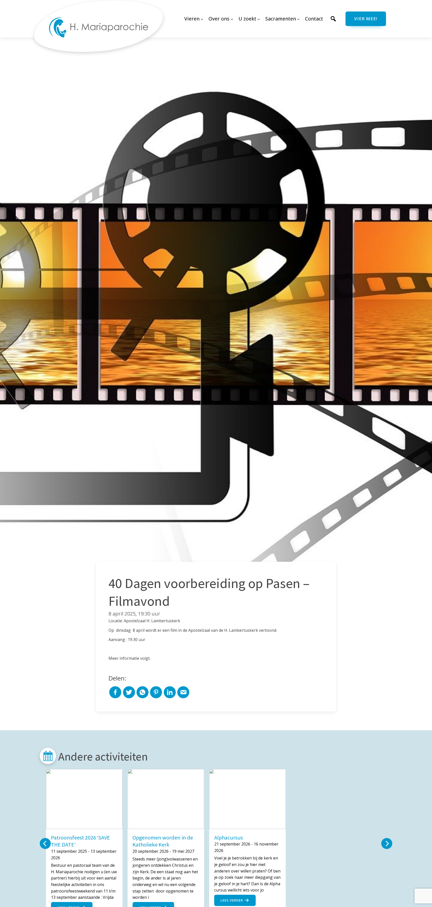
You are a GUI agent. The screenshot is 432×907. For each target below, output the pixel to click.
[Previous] (45, 843)
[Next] (386, 843)
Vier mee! (365, 19)
